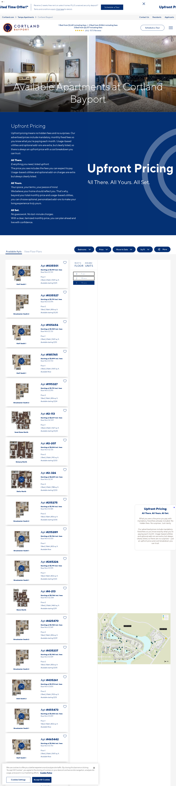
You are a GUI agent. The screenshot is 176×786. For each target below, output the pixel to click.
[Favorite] (65, 260)
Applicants (169, 15)
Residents (156, 15)
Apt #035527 (37, 301)
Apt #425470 (37, 627)
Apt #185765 (37, 360)
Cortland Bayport (45, 15)
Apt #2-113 (37, 420)
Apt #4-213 (37, 597)
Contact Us (144, 15)
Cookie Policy (46, 773)
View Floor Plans (33, 249)
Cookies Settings (18, 780)
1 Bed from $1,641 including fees (72, 23)
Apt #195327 (37, 390)
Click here (89, 8)
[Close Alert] (173, 2)
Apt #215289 (37, 538)
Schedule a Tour (141, 6)
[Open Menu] (171, 25)
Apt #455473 (37, 716)
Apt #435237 (37, 656)
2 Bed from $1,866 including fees (103, 23)
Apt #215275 (37, 508)
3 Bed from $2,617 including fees (88, 25)
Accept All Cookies (42, 780)
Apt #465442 (37, 745)
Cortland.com (8, 15)
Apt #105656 (37, 331)
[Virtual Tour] (21, 270)
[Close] (94, 768)
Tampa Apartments (26, 15)
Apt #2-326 (37, 479)
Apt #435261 (37, 686)
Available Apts (14, 249)
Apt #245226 (37, 568)
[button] (2, 1)
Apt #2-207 (37, 449)
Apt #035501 (37, 272)
